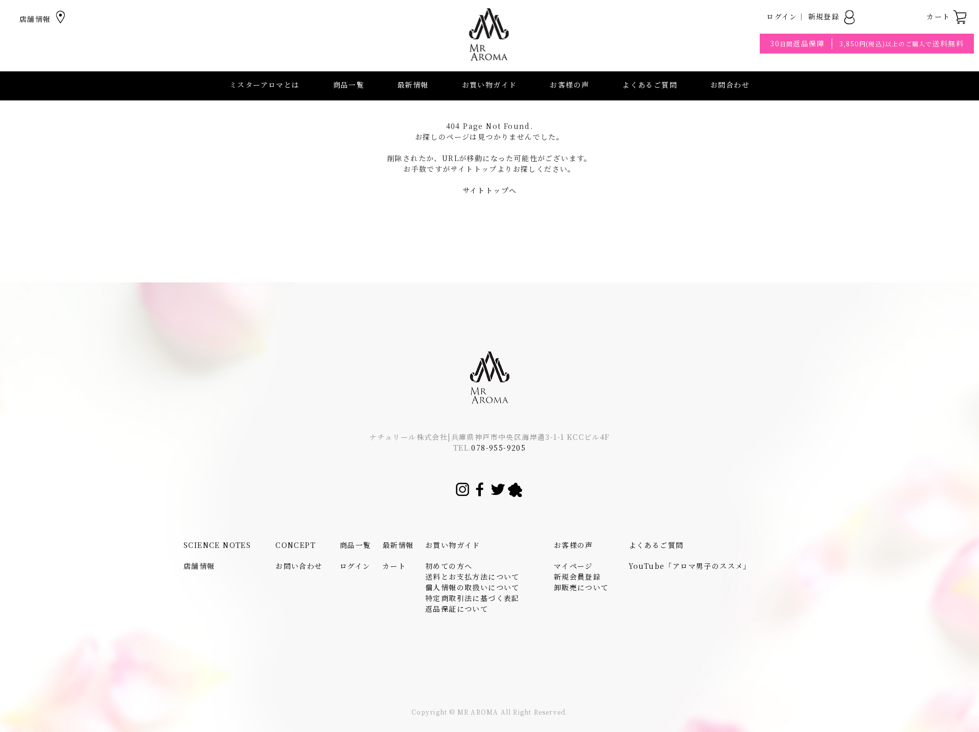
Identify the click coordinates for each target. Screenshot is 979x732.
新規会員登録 (577, 576)
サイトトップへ (489, 190)
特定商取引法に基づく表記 (472, 598)
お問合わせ (730, 85)
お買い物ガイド (452, 545)
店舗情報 (36, 19)
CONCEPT (295, 545)
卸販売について (581, 587)
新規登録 (825, 16)
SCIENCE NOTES (217, 545)
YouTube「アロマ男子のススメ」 (690, 566)
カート (939, 16)
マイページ (573, 566)
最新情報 (413, 85)
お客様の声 (569, 85)
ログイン (781, 16)
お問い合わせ (298, 566)
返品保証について (456, 609)
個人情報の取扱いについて (472, 587)
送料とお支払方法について (472, 576)
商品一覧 (349, 85)
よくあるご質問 (649, 85)
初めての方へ (448, 566)
